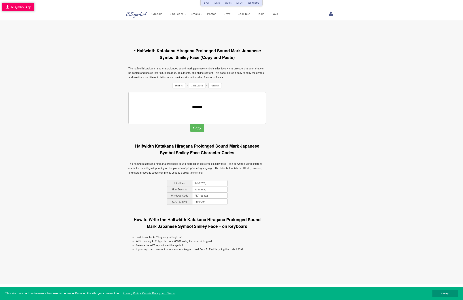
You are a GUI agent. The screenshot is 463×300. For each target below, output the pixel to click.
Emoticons (177, 13)
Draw (228, 13)
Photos (212, 13)
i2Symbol (136, 14)
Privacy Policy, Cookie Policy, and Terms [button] (149, 293)
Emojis (196, 13)
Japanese (215, 85)
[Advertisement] (197, 32)
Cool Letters (197, 85)
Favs (275, 13)
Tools (261, 13)
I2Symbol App (20, 7)
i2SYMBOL (253, 2)
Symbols (157, 13)
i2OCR (228, 2)
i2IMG (217, 2)
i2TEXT (239, 2)
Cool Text (244, 13)
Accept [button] (445, 293)
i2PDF (207, 2)
